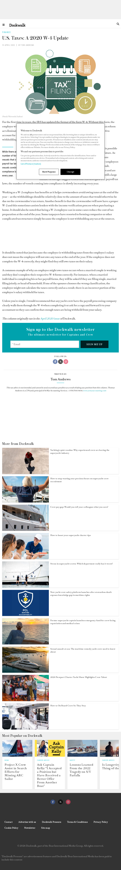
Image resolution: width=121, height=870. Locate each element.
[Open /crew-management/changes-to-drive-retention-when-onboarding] (25, 728)
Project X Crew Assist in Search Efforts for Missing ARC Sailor (16, 772)
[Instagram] (65, 361)
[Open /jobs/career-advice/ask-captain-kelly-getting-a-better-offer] (50, 748)
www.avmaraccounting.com (94, 390)
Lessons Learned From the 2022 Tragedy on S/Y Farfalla (81, 770)
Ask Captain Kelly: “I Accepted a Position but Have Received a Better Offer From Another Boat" (49, 775)
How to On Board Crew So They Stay (68, 705)
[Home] (17, 25)
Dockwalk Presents (51, 821)
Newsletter (29, 827)
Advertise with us (27, 821)
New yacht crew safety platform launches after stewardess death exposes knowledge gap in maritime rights (81, 594)
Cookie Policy (11, 827)
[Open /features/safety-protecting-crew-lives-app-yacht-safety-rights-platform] (25, 615)
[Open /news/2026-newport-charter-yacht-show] (25, 700)
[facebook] (52, 802)
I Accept (70, 172)
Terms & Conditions (77, 821)
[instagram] (68, 802)
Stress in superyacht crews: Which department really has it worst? (81, 563)
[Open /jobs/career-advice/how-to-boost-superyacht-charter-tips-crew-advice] (25, 558)
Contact (8, 821)
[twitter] (60, 802)
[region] (60, 151)
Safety (72, 760)
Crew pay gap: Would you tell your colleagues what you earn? (79, 507)
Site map (45, 827)
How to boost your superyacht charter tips (70, 535)
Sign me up (94, 344)
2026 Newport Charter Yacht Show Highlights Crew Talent (78, 677)
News (7, 760)
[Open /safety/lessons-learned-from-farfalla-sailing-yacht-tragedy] (82, 748)
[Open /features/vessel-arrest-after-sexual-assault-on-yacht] (25, 672)
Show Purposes (48, 172)
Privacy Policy (101, 821)
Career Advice (43, 760)
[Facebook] (55, 361)
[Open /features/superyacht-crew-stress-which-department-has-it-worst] (25, 587)
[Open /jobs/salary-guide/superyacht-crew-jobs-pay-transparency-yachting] (25, 530)
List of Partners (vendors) (31, 164)
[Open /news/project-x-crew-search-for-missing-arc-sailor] (17, 748)
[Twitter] (60, 361)
